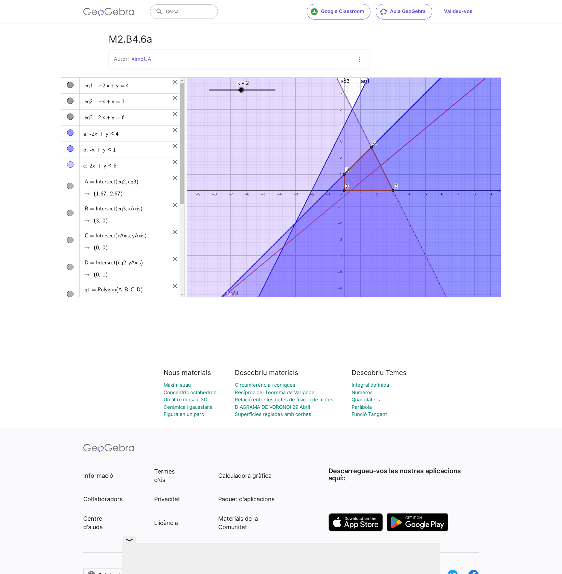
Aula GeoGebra (408, 11)
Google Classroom (342, 11)
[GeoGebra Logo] (108, 12)
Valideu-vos (458, 11)
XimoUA (141, 59)
